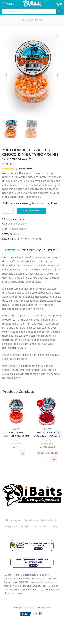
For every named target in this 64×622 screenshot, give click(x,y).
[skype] (39, 238)
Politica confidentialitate (40, 520)
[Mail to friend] (29, 238)
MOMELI (39, 20)
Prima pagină (27, 20)
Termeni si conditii (16, 526)
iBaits (32, 607)
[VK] (22, 238)
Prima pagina (13, 520)
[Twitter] (15, 238)
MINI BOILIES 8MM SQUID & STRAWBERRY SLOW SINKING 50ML (48, 436)
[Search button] (59, 11)
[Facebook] (19, 238)
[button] (6, 75)
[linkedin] (33, 238)
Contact (54, 526)
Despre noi (39, 526)
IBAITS (16, 440)
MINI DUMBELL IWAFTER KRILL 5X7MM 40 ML (16, 436)
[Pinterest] (26, 238)
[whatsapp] (36, 238)
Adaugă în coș (33, 211)
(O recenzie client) (24, 168)
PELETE (47, 429)
